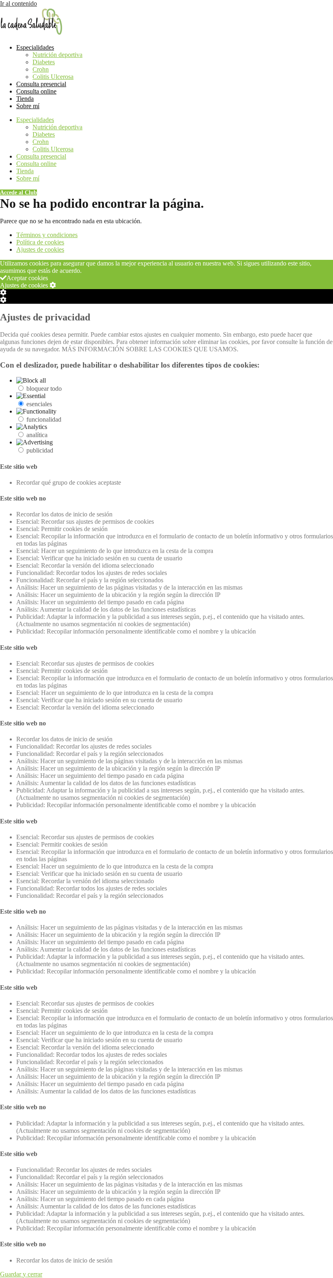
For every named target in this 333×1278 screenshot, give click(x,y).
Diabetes (43, 62)
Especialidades (35, 47)
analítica (37, 434)
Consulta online (36, 91)
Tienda (25, 98)
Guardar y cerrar (21, 1274)
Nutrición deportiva (57, 54)
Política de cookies (40, 242)
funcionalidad (43, 419)
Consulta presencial (41, 84)
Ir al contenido (18, 3)
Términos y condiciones (47, 234)
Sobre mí (27, 105)
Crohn (40, 69)
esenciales (39, 404)
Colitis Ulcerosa (53, 76)
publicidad (39, 450)
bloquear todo (44, 388)
